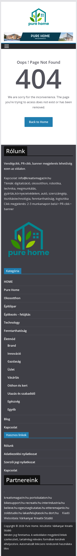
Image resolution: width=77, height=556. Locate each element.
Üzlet (11, 369)
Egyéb (12, 409)
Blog (7, 419)
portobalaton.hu (41, 498)
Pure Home (11, 290)
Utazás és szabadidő (21, 394)
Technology (12, 322)
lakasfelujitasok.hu (35, 513)
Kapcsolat (10, 427)
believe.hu (11, 508)
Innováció (14, 354)
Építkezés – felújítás (17, 314)
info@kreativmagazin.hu (34, 178)
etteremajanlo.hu (57, 508)
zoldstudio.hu (13, 513)
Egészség (14, 401)
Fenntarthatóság (15, 331)
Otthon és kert (17, 386)
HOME (8, 282)
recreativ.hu (33, 503)
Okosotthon (12, 298)
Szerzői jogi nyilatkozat (19, 462)
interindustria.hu (53, 503)
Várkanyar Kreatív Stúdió (36, 518)
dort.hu (54, 513)
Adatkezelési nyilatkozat (20, 454)
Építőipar (10, 306)
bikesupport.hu (14, 503)
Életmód (9, 339)
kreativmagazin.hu (16, 498)
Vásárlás (13, 377)
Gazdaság (14, 361)
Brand (12, 346)
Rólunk (8, 446)
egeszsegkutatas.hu (31, 508)
